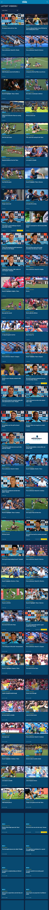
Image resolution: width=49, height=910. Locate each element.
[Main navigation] (1, 2)
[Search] (47, 2)
